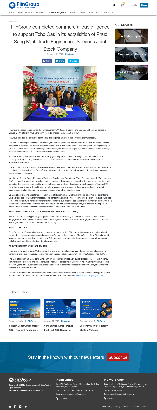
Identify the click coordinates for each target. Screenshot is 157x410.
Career (82, 12)
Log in (134, 5)
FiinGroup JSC (38, 390)
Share (48, 61)
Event (72, 12)
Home (11, 12)
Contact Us (108, 12)
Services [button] (40, 12)
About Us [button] (93, 12)
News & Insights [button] (57, 12)
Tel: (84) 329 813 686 (113, 390)
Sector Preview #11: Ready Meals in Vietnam (94, 327)
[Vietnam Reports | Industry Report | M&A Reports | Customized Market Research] (24, 5)
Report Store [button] (24, 12)
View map (62, 399)
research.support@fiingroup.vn (89, 275)
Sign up (144, 5)
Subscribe (118, 357)
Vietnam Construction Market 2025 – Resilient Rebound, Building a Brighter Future (24, 328)
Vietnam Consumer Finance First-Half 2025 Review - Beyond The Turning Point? (58, 328)
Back (14, 21)
